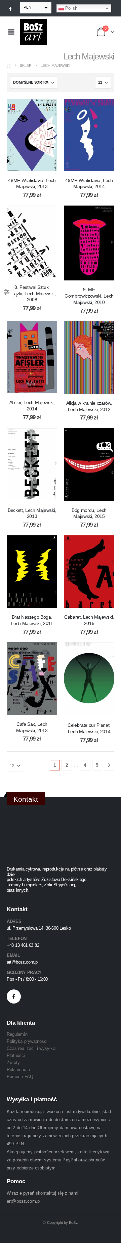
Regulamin (17, 1034)
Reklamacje (18, 1069)
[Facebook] (10, 8)
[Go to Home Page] (8, 65)
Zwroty (13, 1062)
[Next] (109, 765)
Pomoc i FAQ (20, 1076)
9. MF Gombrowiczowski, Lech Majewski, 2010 (89, 296)
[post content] (32, 135)
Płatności (16, 1055)
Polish (70, 8)
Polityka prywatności (27, 1041)
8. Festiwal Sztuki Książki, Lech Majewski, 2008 (32, 293)
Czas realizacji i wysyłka (31, 1048)
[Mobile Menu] (11, 32)
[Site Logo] (33, 32)
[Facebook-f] (14, 996)
